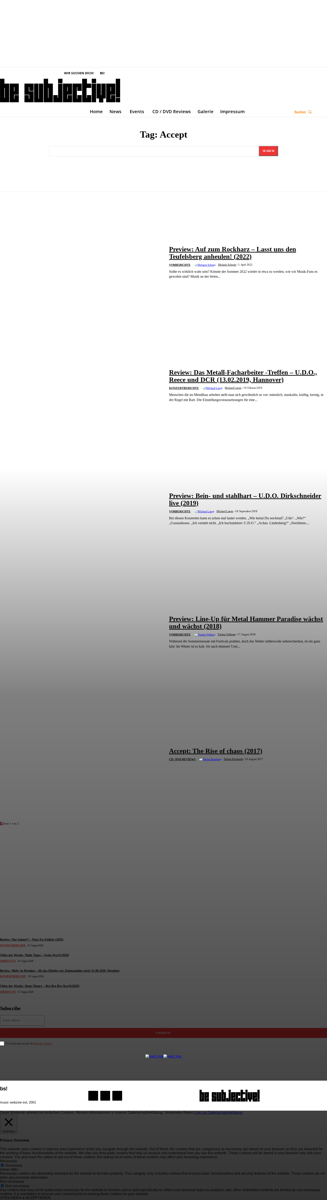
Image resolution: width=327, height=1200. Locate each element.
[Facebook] (93, 1096)
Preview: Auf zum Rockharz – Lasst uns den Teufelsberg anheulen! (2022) (232, 252)
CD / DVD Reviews (182, 759)
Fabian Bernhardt (233, 759)
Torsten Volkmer (227, 634)
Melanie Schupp (227, 264)
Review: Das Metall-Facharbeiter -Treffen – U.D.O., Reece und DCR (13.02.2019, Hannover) (243, 376)
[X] (117, 1096)
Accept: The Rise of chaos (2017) (215, 751)
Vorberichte (180, 265)
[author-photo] (205, 265)
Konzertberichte (184, 388)
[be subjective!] (230, 1096)
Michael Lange (233, 387)
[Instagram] (105, 1096)
